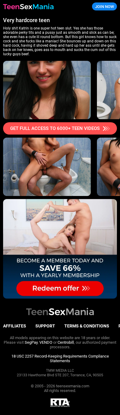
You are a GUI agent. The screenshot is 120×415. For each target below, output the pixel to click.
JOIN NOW (104, 6)
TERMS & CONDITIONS (86, 325)
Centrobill (66, 342)
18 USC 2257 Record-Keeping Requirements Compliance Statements (60, 358)
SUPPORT (45, 325)
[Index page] (40, 6)
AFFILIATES (14, 325)
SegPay (31, 342)
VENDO (45, 342)
